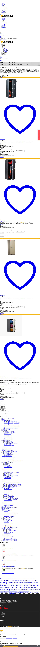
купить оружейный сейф (26, 585)
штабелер (12, 594)
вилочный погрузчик (7, 582)
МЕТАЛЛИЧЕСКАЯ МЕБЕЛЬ (6, 510)
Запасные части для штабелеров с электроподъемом (13, 485)
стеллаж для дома (11, 592)
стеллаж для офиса (18, 592)
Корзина (3, 622)
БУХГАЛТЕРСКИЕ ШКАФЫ (8, 512)
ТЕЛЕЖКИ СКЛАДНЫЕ (7, 436)
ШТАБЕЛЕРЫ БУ (7, 535)
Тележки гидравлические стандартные (10, 421)
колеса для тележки (17, 583)
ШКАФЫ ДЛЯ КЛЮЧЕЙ (8, 517)
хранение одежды (35, 592)
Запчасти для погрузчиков (8, 481)
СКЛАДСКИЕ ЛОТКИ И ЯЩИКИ (7, 450)
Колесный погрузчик (7, 580)
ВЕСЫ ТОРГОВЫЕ (7, 533)
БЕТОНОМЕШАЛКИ (7, 488)
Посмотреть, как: (3, 76)
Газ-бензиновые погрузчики (9, 445)
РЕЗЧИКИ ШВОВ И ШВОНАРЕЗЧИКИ (10, 499)
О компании (4, 10)
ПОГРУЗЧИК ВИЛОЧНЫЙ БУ (9, 536)
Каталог (3, 4)
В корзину (2, 157)
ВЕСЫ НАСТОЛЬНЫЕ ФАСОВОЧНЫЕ (10, 530)
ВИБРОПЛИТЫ (6, 490)
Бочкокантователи (7, 434)
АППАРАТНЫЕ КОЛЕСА (8, 473)
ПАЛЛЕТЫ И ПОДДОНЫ (6, 506)
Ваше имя (2, 147)
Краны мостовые (7, 465)
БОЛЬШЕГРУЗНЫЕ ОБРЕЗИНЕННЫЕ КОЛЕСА (11, 472)
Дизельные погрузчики (8, 441)
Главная (3, 3)
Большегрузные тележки (8, 439)
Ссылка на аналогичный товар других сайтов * (8, 151)
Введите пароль (3, 636)
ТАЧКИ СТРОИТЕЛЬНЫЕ (8, 489)
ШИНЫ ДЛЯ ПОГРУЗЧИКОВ (6, 448)
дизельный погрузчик (6, 584)
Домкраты (6, 464)
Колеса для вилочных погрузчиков (7, 578)
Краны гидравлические (8, 466)
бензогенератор (26, 580)
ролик (21, 589)
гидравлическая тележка (24, 582)
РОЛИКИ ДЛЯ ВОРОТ (5, 508)
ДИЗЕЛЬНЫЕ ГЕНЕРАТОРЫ (8, 505)
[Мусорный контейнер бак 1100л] (3, 571)
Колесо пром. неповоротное (7, 548)
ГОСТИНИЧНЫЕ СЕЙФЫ (8, 520)
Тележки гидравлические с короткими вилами (12, 422)
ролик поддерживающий (34, 589)
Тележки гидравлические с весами (10, 424)
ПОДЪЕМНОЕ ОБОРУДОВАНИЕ (7, 462)
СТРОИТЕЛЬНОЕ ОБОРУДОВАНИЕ (8, 487)
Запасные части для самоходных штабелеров (12, 486)
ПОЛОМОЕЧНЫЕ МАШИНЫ (6, 479)
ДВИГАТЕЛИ (4, 509)
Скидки (3, 617)
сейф (13, 591)
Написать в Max (3, 607)
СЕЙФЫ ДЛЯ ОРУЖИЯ (7, 525)
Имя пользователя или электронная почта (7, 634)
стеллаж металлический (27, 592)
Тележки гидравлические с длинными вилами (11, 423)
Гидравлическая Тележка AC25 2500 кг (9, 553)
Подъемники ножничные (10, 459)
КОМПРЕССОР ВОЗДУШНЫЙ (9, 496)
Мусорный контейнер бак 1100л (8, 573)
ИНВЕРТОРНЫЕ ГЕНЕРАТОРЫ (9, 503)
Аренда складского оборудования (10, 538)
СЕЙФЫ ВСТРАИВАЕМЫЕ (8, 523)
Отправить (2, 152)
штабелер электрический (30, 593)
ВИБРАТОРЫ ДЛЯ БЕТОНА (8, 491)
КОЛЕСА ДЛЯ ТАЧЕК (7, 470)
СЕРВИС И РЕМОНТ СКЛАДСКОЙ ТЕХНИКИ (9, 540)
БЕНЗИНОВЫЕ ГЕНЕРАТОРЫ (9, 504)
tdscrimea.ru (10, 626)
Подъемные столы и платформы (9, 457)
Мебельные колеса (7, 477)
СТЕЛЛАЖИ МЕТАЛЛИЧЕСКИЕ (7, 452)
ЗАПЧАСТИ (4, 480)
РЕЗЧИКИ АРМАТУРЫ (8, 493)
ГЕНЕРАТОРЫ (4, 502)
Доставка (4, 11)
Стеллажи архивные (7, 453)
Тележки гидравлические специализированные (12, 426)
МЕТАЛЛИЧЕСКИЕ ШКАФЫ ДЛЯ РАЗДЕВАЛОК (11, 513)
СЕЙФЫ (9, 64)
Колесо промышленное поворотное (9, 560)
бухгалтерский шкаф (33, 580)
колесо (23, 584)
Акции (3, 5)
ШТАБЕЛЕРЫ (4, 430)
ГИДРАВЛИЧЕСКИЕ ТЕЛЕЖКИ (7, 420)
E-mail (1, 149)
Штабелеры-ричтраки (8, 435)
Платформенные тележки (8, 438)
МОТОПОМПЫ (6, 492)
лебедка (1, 587)
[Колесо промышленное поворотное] (3, 558)
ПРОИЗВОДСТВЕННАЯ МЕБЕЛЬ (9, 516)
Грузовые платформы (8, 467)
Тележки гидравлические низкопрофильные (11, 425)
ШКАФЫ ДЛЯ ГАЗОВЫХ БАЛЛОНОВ (10, 514)
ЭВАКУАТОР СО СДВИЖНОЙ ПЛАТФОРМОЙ (9, 507)
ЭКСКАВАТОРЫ (4, 449)
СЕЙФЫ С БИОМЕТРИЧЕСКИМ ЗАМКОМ (11, 527)
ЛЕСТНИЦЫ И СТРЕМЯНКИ (8, 497)
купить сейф (35, 585)
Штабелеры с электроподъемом (9, 432)
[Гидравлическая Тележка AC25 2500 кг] (3, 552)
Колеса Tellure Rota (7, 478)
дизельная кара (33, 582)
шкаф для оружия (4, 593)
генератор (17, 582)
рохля (39, 589)
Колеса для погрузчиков (19, 578)
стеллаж (31, 591)
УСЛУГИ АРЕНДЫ (5, 537)
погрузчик (6, 589)
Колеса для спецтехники (30, 578)
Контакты (4, 12)
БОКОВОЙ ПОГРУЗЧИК (8, 444)
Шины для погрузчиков (19, 580)
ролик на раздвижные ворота (26, 589)
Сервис (5, 7)
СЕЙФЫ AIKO (6, 522)
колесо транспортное (14, 585)
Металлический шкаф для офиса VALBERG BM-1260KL (9, 377)
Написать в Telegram (4, 608)
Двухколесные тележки (8, 437)
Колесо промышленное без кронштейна (11, 475)
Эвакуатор (6, 8)
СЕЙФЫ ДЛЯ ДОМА (7, 524)
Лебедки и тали (6, 463)
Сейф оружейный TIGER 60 (4, 221)
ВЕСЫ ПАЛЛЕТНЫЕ (7, 531)
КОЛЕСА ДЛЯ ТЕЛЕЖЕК (8, 469)
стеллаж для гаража (4, 592)
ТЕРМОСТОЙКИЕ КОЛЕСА (8, 474)
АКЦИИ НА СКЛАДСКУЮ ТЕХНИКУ (8, 418)
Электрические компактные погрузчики (10, 443)
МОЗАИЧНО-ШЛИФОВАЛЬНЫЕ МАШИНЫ (11, 498)
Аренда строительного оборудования (10, 539)
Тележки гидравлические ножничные (10, 427)
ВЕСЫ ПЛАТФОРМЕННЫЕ (8, 532)
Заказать (1, 143)
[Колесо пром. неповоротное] (3, 546)
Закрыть (2, 156)
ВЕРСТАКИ (6, 511)
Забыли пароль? (8, 638)
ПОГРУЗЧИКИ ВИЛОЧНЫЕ (6, 440)
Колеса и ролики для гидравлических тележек (12, 482)
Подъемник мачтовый (10, 458)
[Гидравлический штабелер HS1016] (3, 564)
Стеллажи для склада (7, 455)
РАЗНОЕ (3, 419)
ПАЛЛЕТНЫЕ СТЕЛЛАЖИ (6, 447)
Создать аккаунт (14, 638)
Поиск (2, 630)
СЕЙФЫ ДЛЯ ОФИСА (7, 519)
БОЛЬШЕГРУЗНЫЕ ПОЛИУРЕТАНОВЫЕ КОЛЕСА (12, 471)
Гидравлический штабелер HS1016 (8, 566)
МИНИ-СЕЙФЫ (6, 521)
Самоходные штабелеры (8, 433)
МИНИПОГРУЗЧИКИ (7, 446)
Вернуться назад (5, 66)
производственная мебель (15, 589)
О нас (3, 612)
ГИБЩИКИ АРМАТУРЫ (8, 501)
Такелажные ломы (7, 468)
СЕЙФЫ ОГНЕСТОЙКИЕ (8, 526)
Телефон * (2, 148)
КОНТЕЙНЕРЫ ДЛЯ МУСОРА (7, 534)
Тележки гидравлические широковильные (11, 428)
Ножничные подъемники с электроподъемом (15, 460)
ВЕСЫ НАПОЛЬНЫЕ (7, 529)
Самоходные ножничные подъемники (14, 461)
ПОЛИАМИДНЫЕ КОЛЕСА (8, 476)
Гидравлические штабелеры (9, 431)
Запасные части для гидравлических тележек (11, 483)
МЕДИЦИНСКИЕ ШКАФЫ (8, 515)
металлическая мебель (9, 587)
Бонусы (5, 9)
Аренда (5, 21)
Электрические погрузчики (8, 442)
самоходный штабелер (6, 591)
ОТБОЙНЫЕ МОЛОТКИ (8, 500)
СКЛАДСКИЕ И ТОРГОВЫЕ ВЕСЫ (7, 528)
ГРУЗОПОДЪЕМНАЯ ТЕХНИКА (7, 456)
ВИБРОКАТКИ (6, 494)
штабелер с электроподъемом (20, 593)
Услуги (3, 6)
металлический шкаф (23, 587)
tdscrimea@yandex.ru (3, 39)
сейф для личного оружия (22, 591)
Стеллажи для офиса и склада (9, 454)
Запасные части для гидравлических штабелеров (12, 484)
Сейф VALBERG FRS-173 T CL (5, 297)
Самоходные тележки (6, 429)
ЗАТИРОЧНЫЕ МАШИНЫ (8, 495)
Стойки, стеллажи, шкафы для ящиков (10, 451)
